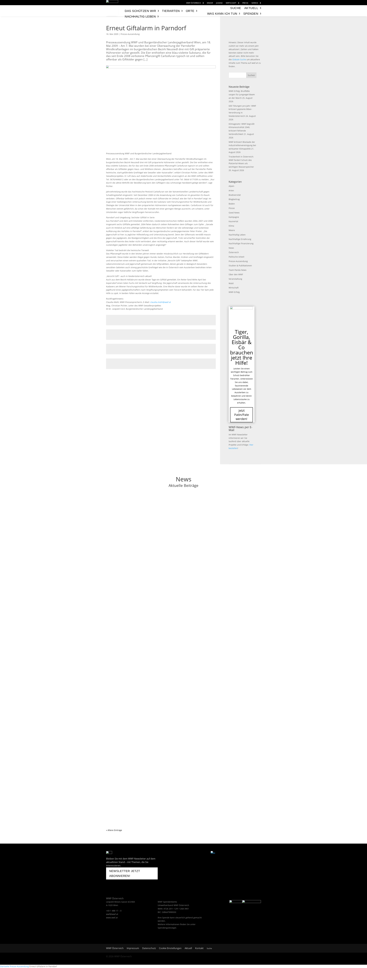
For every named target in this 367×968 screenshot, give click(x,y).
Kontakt (199, 948)
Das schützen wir (140, 10)
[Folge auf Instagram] (191, 853)
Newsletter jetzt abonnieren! (124, 873)
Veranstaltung (235, 279)
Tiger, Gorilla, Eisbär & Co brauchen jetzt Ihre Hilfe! (241, 347)
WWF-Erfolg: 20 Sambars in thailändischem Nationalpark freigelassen (151, 800)
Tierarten (171, 10)
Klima (231, 225)
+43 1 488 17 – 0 (113, 910)
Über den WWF (236, 274)
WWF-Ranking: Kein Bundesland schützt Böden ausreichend (145, 686)
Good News (234, 212)
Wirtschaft (231, 3)
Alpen (231, 186)
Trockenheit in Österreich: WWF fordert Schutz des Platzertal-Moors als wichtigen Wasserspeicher (168, 649)
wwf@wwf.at (112, 914)
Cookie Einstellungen (170, 948)
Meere (232, 230)
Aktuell (251, 8)
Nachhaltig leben (140, 16)
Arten (231, 190)
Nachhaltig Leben (237, 234)
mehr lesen (114, 516)
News (231, 248)
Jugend (219, 3)
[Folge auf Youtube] (183, 853)
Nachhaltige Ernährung (240, 239)
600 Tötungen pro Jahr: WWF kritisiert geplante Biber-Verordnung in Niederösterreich (160, 539)
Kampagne (234, 217)
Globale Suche (239, 59)
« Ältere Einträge (114, 830)
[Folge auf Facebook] (176, 853)
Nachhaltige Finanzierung (241, 243)
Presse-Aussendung (130, 34)
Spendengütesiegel (167, 927)
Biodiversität (235, 195)
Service (254, 3)
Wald (231, 283)
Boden (232, 203)
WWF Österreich (193, 3)
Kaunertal (233, 221)
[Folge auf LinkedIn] (205, 853)
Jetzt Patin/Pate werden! (241, 415)
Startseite (4, 966)
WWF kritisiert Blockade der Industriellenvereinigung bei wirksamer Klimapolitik (242, 145)
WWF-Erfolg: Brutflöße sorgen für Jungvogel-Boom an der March (242, 94)
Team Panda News (237, 270)
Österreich (234, 252)
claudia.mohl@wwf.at (160, 302)
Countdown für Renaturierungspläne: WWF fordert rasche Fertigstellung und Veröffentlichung (165, 724)
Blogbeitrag (234, 199)
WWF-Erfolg (234, 292)
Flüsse (232, 208)
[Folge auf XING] (198, 853)
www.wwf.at (112, 917)
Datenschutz (149, 948)
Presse (245, 3)
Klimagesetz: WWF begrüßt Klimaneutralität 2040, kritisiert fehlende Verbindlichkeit (159, 577)
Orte (190, 10)
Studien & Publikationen (240, 265)
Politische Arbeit (236, 256)
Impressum (133, 948)
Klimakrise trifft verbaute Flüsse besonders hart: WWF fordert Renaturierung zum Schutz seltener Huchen (172, 762)
